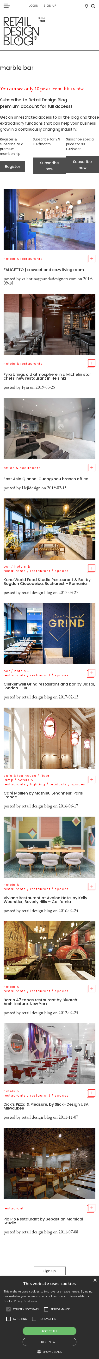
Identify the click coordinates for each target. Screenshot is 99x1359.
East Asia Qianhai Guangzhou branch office (46, 479)
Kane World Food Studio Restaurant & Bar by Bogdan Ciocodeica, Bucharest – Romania (47, 581)
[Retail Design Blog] (49, 31)
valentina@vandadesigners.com (49, 278)
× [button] (95, 1280)
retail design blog (37, 592)
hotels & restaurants (23, 259)
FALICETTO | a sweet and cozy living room (44, 270)
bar (7, 566)
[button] (8, 1309)
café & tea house (20, 776)
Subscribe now (49, 166)
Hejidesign (31, 488)
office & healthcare (22, 468)
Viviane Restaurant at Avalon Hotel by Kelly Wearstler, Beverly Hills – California (45, 899)
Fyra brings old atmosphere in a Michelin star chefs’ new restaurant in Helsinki (47, 376)
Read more (31, 1301)
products (58, 784)
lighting (37, 784)
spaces (62, 571)
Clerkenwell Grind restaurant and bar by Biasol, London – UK (49, 686)
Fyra (25, 387)
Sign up (49, 6)
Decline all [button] (49, 1342)
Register (12, 166)
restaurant (40, 571)
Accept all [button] (49, 1331)
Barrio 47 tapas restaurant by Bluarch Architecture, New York (40, 1002)
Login (33, 6)
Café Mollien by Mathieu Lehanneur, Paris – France (45, 795)
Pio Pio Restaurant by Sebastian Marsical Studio (43, 1221)
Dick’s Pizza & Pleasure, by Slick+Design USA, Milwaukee (46, 1106)
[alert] (49, 1317)
